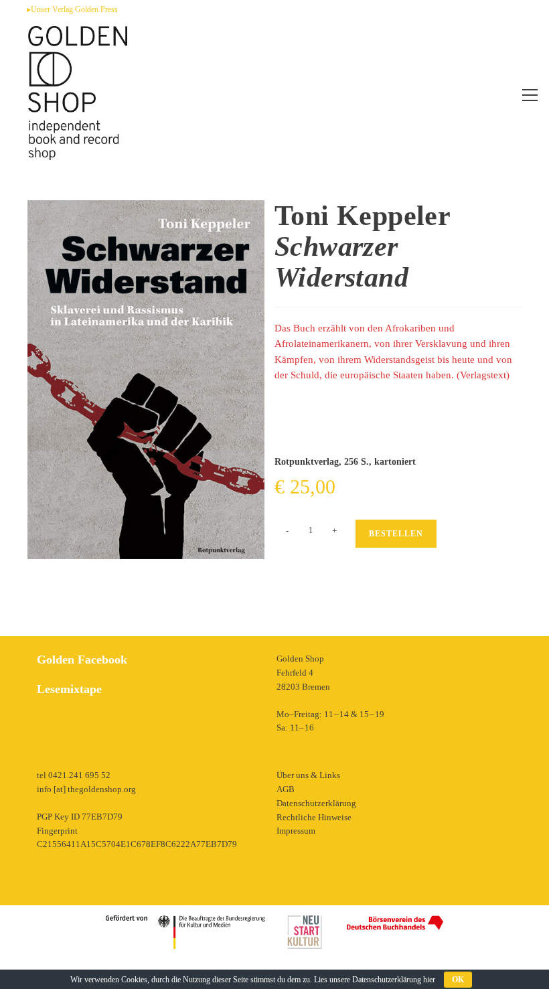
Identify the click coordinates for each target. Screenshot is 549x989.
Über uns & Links (308, 775)
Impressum (296, 831)
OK (458, 979)
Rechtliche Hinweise (314, 817)
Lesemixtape (69, 689)
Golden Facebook (82, 659)
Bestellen (396, 533)
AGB (286, 789)
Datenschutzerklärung (316, 803)
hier (429, 979)
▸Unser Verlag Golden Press (72, 9)
